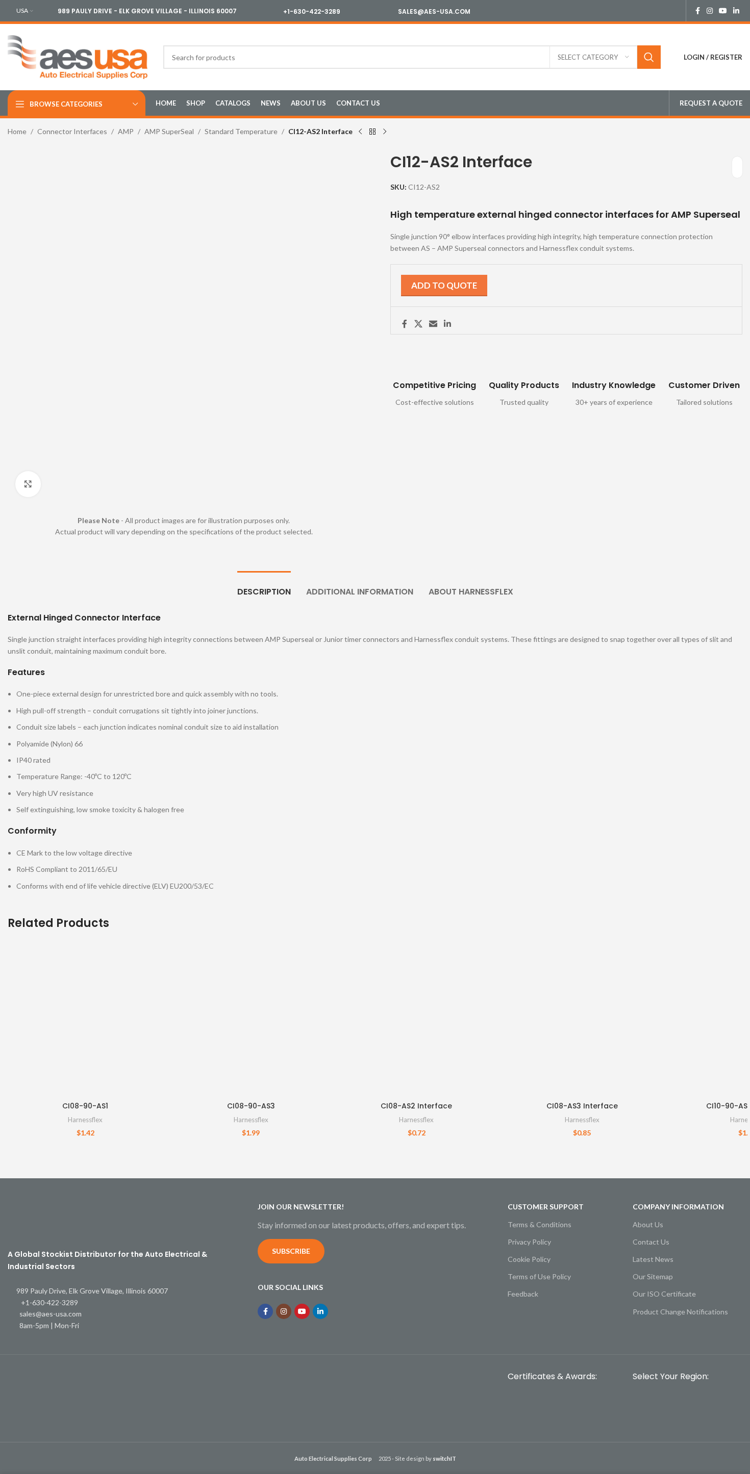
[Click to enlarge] (28, 484)
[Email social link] (433, 323)
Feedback (523, 1293)
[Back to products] (372, 132)
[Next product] (385, 132)
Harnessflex (85, 1120)
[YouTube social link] (723, 11)
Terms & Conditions (539, 1224)
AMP (126, 131)
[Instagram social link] (710, 11)
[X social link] (418, 323)
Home (17, 131)
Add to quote (444, 285)
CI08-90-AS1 (85, 1106)
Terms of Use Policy (539, 1276)
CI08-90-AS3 (251, 1106)
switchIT (444, 1458)
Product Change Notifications (680, 1311)
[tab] (264, 586)
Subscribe (291, 1251)
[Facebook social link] (697, 11)
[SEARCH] (649, 57)
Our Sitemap (653, 1276)
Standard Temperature (241, 131)
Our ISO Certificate (664, 1293)
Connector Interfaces (72, 131)
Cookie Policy (529, 1259)
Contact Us (651, 1241)
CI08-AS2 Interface (416, 1106)
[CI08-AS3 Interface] (581, 1019)
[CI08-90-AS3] (250, 1019)
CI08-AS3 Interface (582, 1106)
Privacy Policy (529, 1241)
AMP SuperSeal (169, 131)
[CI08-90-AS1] (85, 1019)
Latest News (653, 1259)
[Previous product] (360, 132)
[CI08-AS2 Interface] (416, 1019)
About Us (648, 1224)
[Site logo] (78, 56)
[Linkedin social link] (736, 11)
